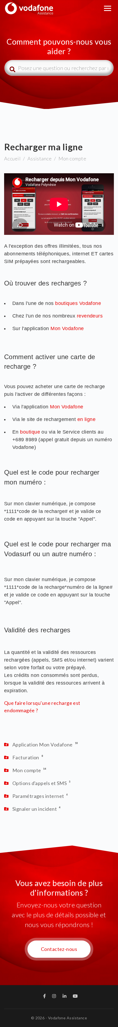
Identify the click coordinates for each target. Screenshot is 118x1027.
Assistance (39, 158)
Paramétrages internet (38, 796)
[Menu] (107, 8)
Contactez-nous (59, 949)
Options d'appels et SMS (39, 783)
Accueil (12, 158)
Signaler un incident (34, 809)
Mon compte (72, 158)
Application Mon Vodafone (42, 745)
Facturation (25, 757)
